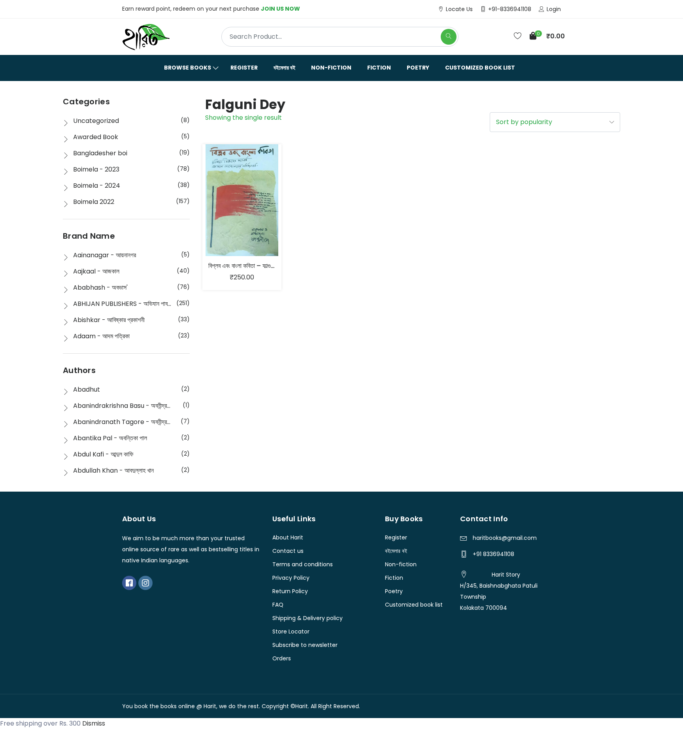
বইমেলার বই (284, 68)
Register (244, 68)
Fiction (379, 68)
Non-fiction (331, 68)
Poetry (418, 68)
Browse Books (187, 68)
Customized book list (480, 68)
